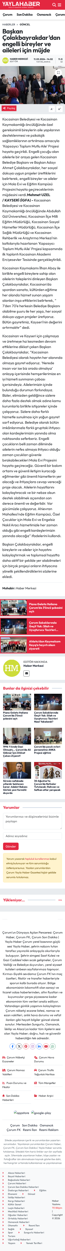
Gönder (11, 846)
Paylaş (11, 108)
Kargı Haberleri (16, 1201)
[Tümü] (60, 900)
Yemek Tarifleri (33, 1243)
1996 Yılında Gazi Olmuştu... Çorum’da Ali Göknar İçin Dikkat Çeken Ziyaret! (17, 751)
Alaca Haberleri (16, 1172)
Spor (10, 1232)
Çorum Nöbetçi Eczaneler (13, 1059)
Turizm (11, 1236)
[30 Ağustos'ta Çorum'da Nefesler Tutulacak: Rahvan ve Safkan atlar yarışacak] (48, 770)
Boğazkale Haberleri (18, 1179)
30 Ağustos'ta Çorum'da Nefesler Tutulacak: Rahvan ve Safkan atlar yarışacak (47, 785)
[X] (19, 1046)
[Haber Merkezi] (11, 668)
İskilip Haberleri (16, 1197)
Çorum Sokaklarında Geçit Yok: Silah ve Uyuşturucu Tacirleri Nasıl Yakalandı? (46, 717)
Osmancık (44, 14)
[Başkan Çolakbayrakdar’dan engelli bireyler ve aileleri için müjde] (32, 85)
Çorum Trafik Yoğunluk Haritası (44, 1072)
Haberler (8, 24)
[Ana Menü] (59, 5)
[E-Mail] (26, 673)
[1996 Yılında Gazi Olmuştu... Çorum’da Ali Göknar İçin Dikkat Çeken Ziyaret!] (17, 736)
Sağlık (10, 1229)
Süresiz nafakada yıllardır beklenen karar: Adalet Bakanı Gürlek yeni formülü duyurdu (15, 787)
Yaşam (11, 1243)
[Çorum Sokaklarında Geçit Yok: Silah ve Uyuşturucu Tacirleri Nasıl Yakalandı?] (48, 701)
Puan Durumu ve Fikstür (14, 1085)
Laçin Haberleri (15, 1208)
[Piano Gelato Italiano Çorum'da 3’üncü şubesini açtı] (17, 701)
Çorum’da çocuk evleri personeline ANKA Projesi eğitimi (47, 749)
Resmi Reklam (48, 1130)
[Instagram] (33, 1046)
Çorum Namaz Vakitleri (13, 1072)
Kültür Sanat (14, 1204)
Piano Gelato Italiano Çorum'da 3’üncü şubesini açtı (15, 715)
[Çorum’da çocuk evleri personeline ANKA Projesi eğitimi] (48, 736)
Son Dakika (25, 14)
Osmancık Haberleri (18, 1222)
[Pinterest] (26, 1046)
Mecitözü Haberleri (17, 1211)
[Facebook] (13, 1046)
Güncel (25, 24)
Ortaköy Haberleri (17, 1218)
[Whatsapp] (53, 1046)
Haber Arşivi (46, 1095)
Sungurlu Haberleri (33, 1232)
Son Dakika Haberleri (11, 1097)
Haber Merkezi (33, 665)
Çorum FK (14, 1130)
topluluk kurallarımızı (37, 858)
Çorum (7, 14)
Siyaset (29, 1229)
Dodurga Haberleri (18, 1190)
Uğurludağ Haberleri (18, 1239)
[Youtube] (46, 1046)
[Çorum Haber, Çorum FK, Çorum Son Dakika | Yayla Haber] (21, 5)
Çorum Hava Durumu (44, 1059)
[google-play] (41, 1113)
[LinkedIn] (39, 1046)
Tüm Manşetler (47, 1083)
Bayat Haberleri (16, 1176)
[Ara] (54, 5)
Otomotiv (12, 1225)
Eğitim (42, 1190)
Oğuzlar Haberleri (17, 1215)
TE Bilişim (57, 1207)
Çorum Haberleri (16, 1183)
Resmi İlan (30, 1130)
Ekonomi (12, 1193)
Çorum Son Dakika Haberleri (23, 1186)
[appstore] (21, 1113)
